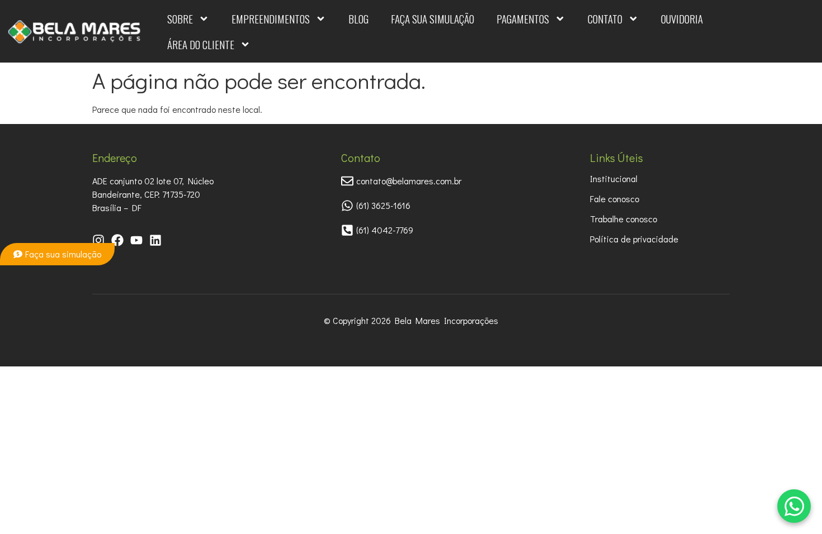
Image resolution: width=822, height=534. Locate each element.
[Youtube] (136, 240)
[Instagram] (98, 240)
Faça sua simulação (432, 18)
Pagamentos (523, 18)
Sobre (180, 18)
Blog (358, 18)
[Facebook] (117, 240)
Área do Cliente (200, 44)
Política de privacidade (634, 239)
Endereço (114, 157)
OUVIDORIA (682, 18)
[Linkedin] (155, 240)
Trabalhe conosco (623, 219)
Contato (605, 18)
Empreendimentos (271, 18)
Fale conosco (614, 198)
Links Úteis (616, 157)
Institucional (613, 178)
